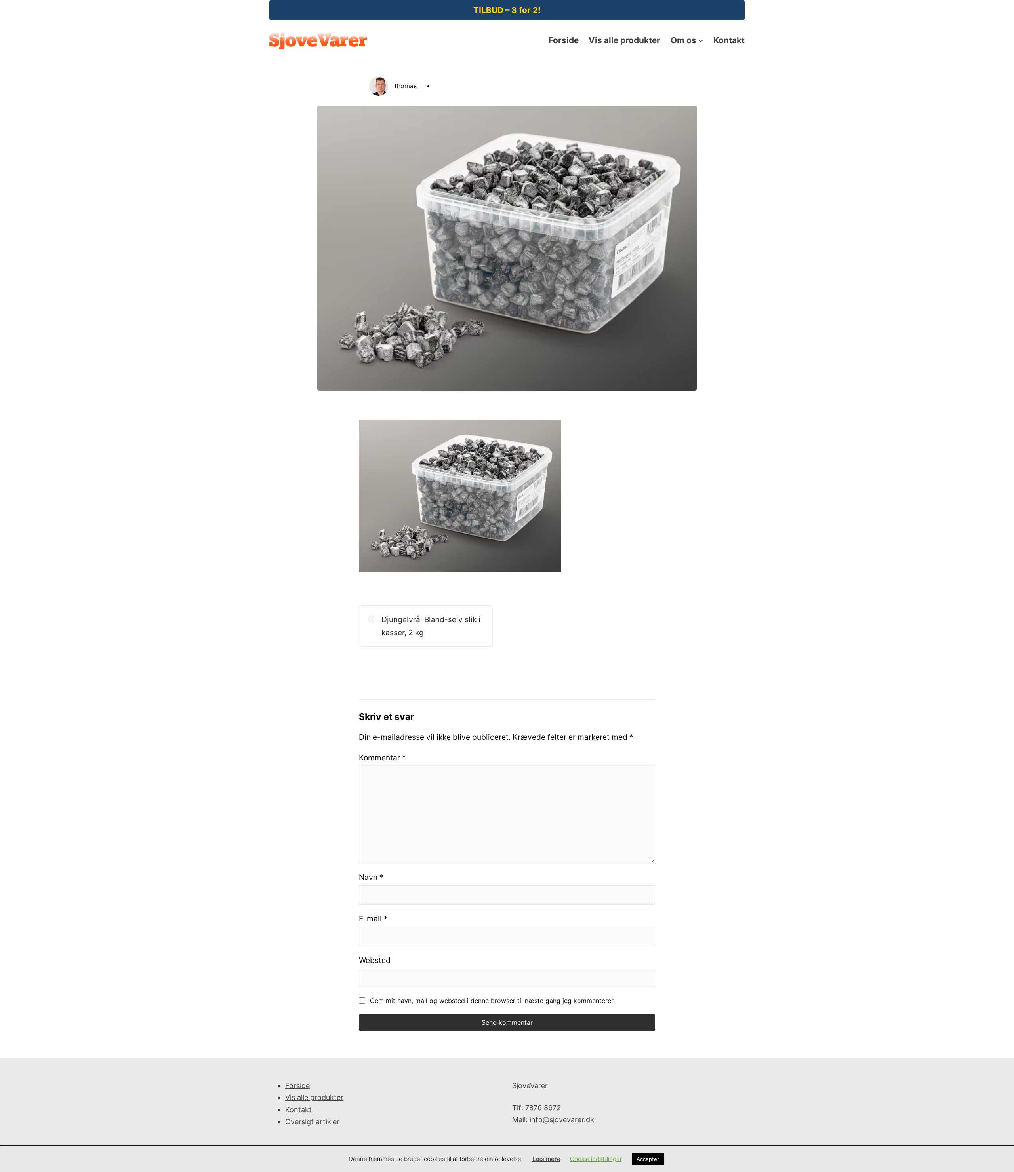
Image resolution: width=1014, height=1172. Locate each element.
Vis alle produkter (314, 1097)
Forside (297, 1085)
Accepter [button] (648, 1159)
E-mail (373, 918)
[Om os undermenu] (700, 40)
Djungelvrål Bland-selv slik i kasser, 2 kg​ (430, 626)
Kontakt (298, 1110)
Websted (375, 960)
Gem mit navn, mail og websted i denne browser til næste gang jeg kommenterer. (492, 1001)
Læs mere (546, 1159)
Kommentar (382, 757)
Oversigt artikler (312, 1121)
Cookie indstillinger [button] (596, 1159)
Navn (371, 877)
